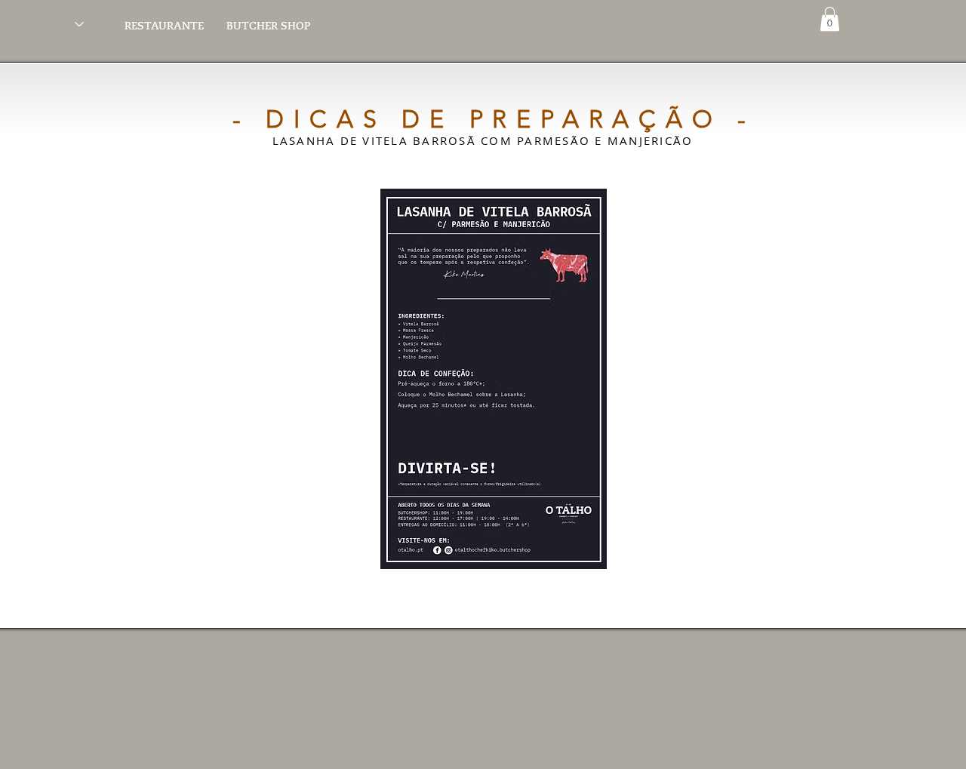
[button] (830, 19)
